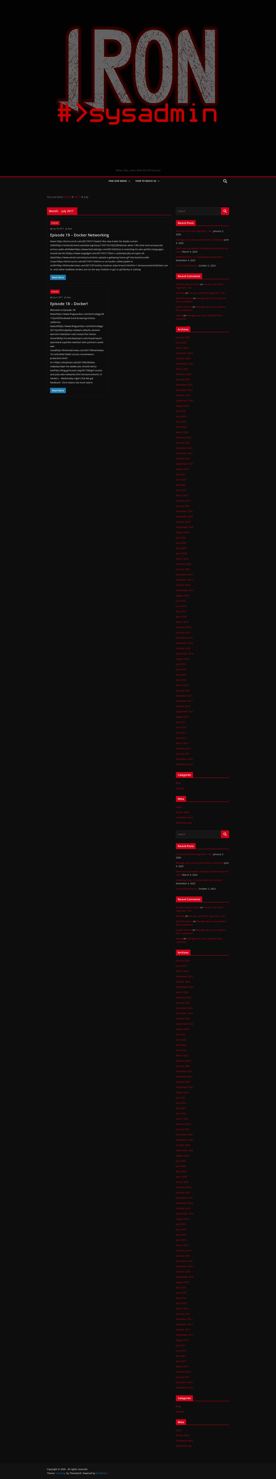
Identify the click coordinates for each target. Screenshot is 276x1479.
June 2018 (181, 669)
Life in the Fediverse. (187, 265)
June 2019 (181, 606)
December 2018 (184, 637)
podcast (54, 223)
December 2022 (184, 384)
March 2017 (182, 743)
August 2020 (182, 532)
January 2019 (183, 632)
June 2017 (181, 727)
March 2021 (182, 495)
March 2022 (182, 432)
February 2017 (183, 748)
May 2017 (181, 732)
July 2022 (180, 411)
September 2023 (184, 363)
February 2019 (183, 627)
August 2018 (182, 658)
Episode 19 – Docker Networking (79, 235)
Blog (178, 782)
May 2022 (181, 421)
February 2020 (183, 563)
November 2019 (184, 579)
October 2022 (183, 395)
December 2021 (184, 447)
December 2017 (184, 695)
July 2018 (180, 664)
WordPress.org (184, 822)
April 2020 (181, 553)
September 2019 (184, 590)
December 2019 (184, 574)
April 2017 (181, 737)
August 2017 (182, 716)
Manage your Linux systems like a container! (199, 239)
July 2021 (180, 474)
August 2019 (182, 595)
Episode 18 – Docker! (69, 303)
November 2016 (184, 764)
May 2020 (181, 548)
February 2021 (183, 500)
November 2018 (184, 643)
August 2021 (182, 469)
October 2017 (183, 706)
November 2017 (184, 701)
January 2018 (183, 690)
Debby (179, 315)
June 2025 (181, 342)
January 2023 (183, 379)
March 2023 (182, 368)
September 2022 (184, 400)
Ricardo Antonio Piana (187, 284)
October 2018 (183, 648)
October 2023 (183, 358)
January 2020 (183, 569)
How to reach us (145, 180)
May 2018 (181, 674)
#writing (180, 292)
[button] (128, 181)
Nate (70, 228)
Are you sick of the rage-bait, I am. (194, 231)
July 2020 (180, 537)
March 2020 (182, 558)
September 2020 (184, 527)
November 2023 (184, 353)
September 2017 (184, 711)
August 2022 (182, 405)
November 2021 (184, 453)
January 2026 (183, 337)
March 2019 (182, 621)
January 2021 (183, 505)
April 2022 (181, 426)
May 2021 (181, 484)
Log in (179, 806)
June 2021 (181, 479)
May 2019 (181, 611)
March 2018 (182, 685)
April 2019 (181, 616)
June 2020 (181, 542)
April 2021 (181, 490)
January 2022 (183, 442)
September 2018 (184, 653)
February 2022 (183, 437)
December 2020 (184, 511)
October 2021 (183, 458)
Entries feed (182, 812)
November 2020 (184, 516)
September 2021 (184, 463)
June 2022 (181, 416)
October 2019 (183, 585)
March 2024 (182, 347)
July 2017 (180, 722)
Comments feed (184, 817)
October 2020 (183, 521)
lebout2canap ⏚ (184, 298)
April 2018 (181, 679)
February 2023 (183, 374)
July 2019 (180, 600)
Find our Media (118, 180)
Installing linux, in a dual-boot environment (199, 256)
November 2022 (184, 390)
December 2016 (184, 759)
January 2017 (183, 753)
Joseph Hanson (184, 306)
